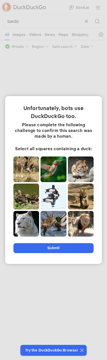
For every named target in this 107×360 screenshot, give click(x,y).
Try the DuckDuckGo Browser (51, 350)
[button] (81, 350)
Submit (53, 247)
